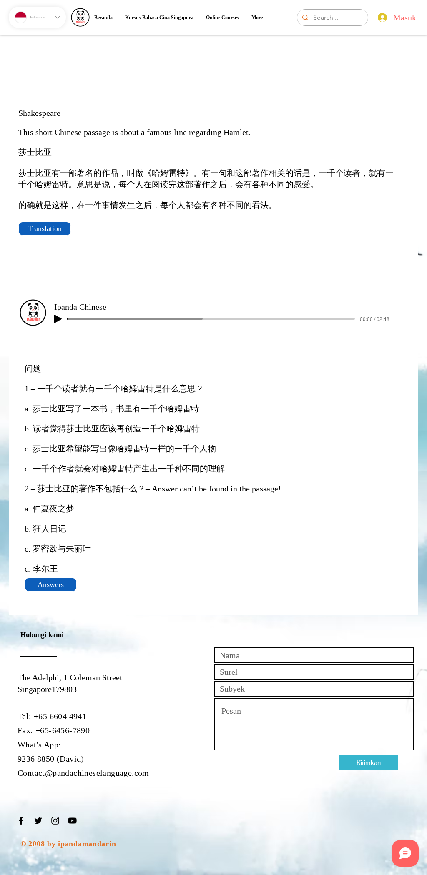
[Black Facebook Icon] (21, 820)
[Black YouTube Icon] (72, 820)
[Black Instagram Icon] (55, 820)
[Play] (58, 319)
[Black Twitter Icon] (38, 820)
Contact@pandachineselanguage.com (83, 772)
